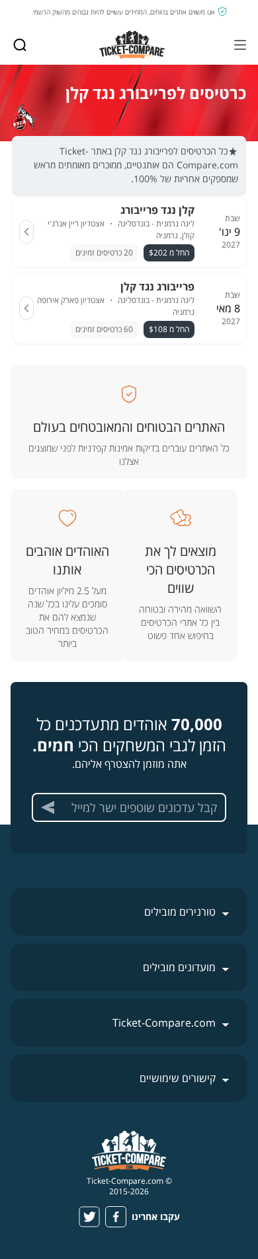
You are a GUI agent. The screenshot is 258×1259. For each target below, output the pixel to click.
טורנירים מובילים (180, 911)
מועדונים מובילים (179, 967)
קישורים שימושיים (178, 1078)
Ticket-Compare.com (164, 1022)
